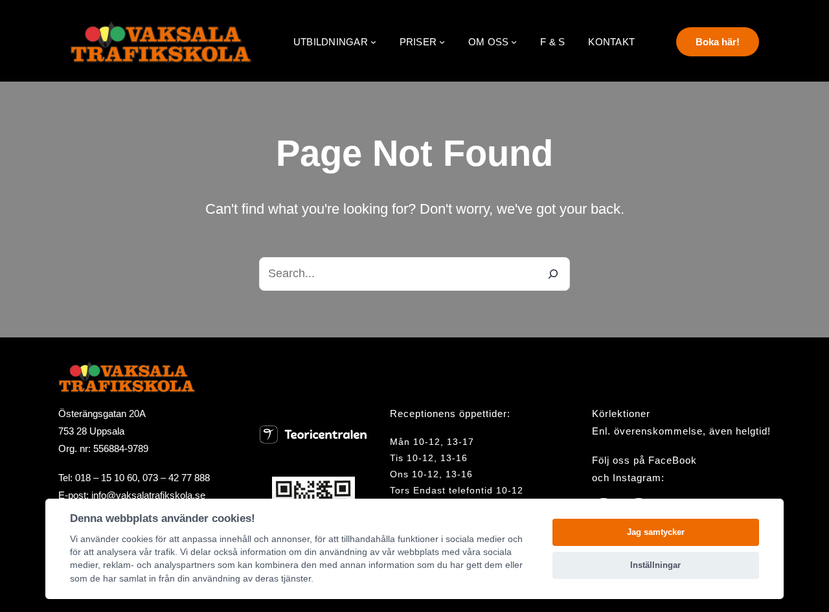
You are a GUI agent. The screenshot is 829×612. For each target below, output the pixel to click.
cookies (137, 539)
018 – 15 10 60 (106, 477)
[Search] (553, 274)
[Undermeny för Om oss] (514, 42)
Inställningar (655, 565)
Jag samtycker (656, 532)
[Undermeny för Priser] (442, 42)
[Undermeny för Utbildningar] (373, 42)
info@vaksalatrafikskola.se (148, 495)
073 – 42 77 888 (176, 477)
